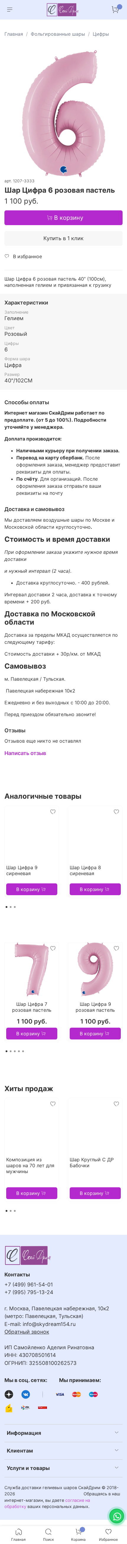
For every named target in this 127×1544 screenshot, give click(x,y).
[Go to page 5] (23, 1051)
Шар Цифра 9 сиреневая (22, 870)
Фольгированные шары (58, 34)
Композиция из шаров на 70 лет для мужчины (30, 1165)
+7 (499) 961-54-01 (28, 1284)
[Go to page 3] (15, 907)
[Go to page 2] (11, 907)
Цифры (101, 34)
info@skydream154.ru (49, 1324)
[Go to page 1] (6, 907)
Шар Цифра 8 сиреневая (85, 870)
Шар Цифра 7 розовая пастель (31, 1007)
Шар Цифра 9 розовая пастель (95, 1007)
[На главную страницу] (62, 9)
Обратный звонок (26, 1332)
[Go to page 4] (19, 1051)
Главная (13, 34)
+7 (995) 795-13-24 (28, 1292)
